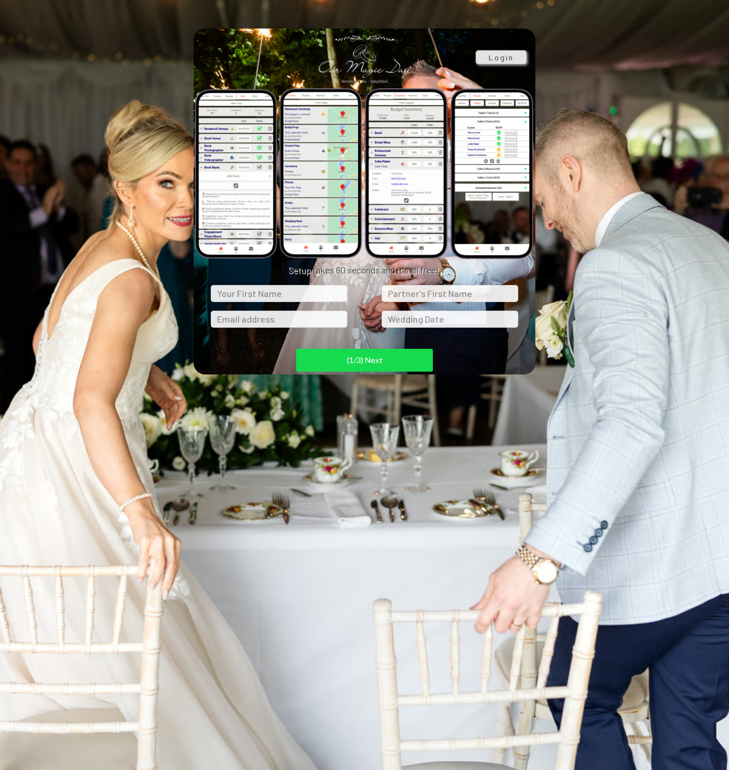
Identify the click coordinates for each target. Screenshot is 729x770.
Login (501, 57)
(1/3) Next (365, 360)
